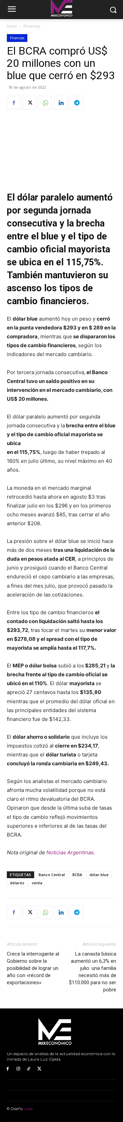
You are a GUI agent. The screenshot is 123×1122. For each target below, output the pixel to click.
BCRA (77, 874)
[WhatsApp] (45, 102)
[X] (29, 102)
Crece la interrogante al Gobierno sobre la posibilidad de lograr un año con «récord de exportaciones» (33, 968)
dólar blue (99, 874)
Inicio (12, 26)
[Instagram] (18, 1069)
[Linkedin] (61, 102)
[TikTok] (28, 1069)
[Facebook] (13, 102)
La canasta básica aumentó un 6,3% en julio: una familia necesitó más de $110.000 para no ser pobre (92, 972)
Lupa (28, 1108)
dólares (17, 882)
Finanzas (32, 26)
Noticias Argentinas (70, 852)
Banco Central (52, 874)
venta (37, 882)
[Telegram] (76, 102)
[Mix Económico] (61, 1032)
